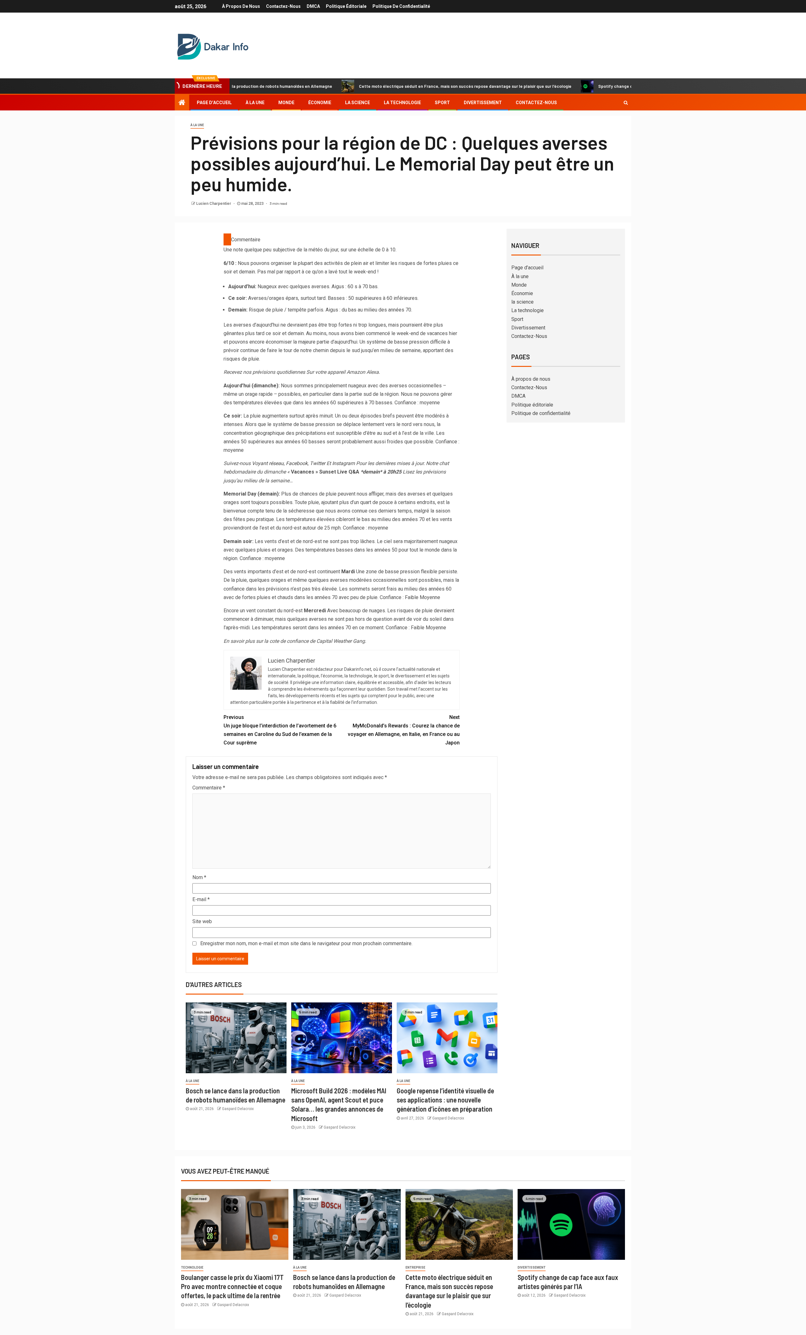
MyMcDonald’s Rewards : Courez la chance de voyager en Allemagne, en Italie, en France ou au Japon (404, 730)
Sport (442, 102)
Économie (319, 102)
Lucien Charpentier (214, 203)
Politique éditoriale (346, 6)
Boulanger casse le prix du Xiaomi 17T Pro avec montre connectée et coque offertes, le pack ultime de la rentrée (232, 1286)
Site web (202, 921)
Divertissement (483, 102)
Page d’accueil (214, 102)
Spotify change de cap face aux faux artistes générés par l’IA (603, 86)
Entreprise (415, 1267)
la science (357, 102)
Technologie (192, 1267)
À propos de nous (241, 6)
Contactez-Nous (283, 6)
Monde (286, 102)
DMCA (313, 6)
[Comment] (227, 239)
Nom (199, 877)
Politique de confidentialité (401, 6)
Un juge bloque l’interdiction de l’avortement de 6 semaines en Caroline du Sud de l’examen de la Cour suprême (280, 730)
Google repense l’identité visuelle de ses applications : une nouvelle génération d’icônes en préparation (445, 1099)
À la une (255, 102)
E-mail (201, 899)
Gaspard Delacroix (238, 1109)
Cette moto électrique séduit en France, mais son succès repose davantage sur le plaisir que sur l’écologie (409, 86)
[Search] (626, 103)
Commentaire (208, 788)
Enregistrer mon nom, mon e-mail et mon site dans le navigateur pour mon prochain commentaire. (306, 943)
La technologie (402, 102)
